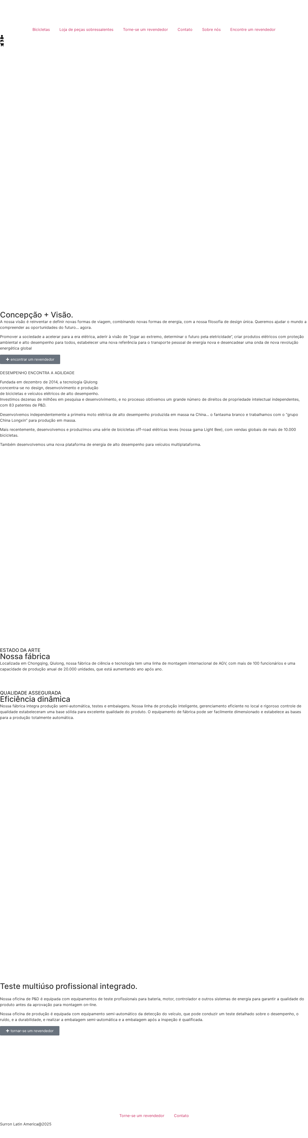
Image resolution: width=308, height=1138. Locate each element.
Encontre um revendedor (253, 29)
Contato (185, 29)
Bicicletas (41, 29)
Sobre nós (211, 29)
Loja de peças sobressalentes (86, 29)
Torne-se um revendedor (145, 29)
